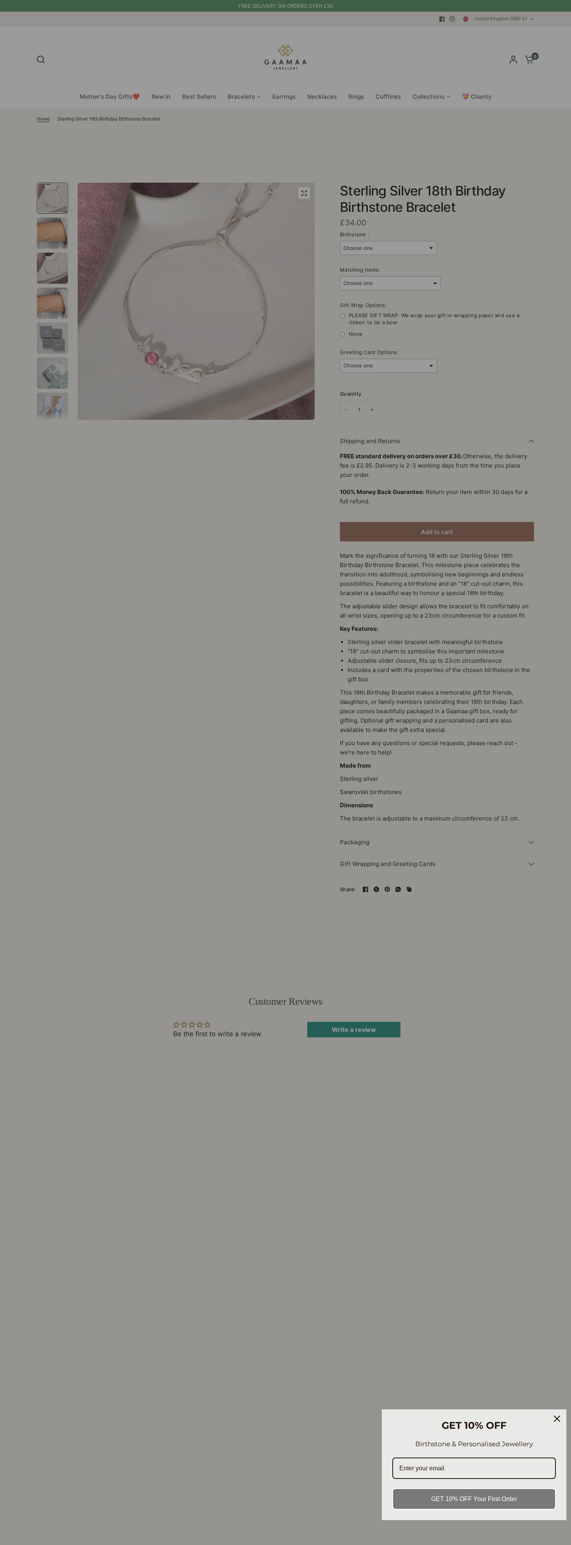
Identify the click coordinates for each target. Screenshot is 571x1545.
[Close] (557, 1418)
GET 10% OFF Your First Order (474, 1499)
